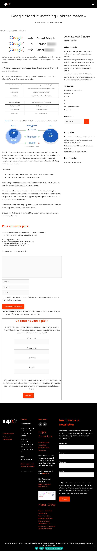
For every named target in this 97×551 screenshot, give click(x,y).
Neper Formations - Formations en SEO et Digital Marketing (45, 518)
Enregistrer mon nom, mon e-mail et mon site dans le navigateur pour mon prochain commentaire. (31, 298)
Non (41, 548)
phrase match (24, 241)
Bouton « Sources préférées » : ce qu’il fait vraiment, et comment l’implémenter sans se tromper (78, 54)
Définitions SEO (69, 94)
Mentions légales (8, 433)
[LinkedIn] (40, 424)
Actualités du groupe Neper (73, 90)
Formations (67, 97)
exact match (8, 241)
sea (33, 241)
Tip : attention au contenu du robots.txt (16, 243)
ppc (30, 241)
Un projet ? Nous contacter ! (73, 162)
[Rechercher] (86, 121)
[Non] (95, 546)
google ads (15, 241)
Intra (65, 103)
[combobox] (74, 121)
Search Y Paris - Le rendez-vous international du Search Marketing (46, 526)
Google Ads (56, 57)
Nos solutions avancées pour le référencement (79, 137)
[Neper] (6, 4)
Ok (37, 548)
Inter (65, 100)
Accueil (2, 31)
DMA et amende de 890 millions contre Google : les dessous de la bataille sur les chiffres (77, 68)
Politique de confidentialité (54, 548)
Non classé (67, 110)
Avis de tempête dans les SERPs (14, 245)
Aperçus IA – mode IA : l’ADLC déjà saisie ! (78, 74)
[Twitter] (45, 424)
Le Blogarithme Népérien (16, 31)
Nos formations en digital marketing (75, 152)
